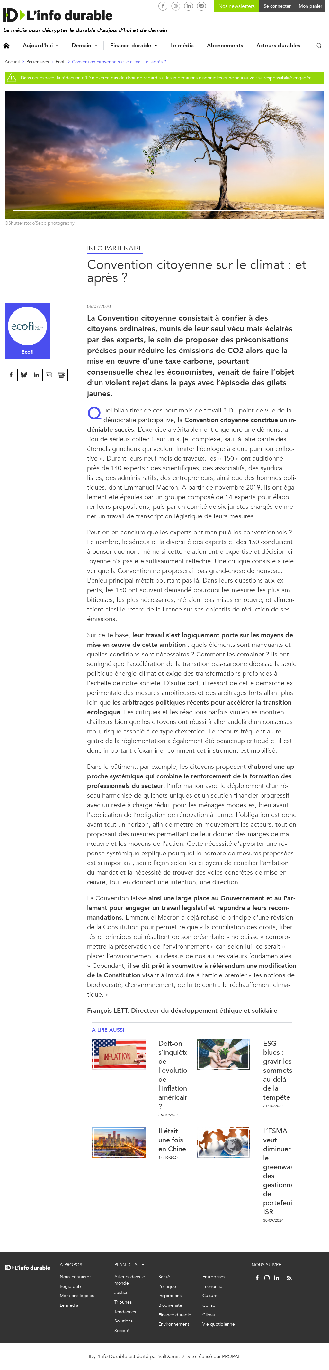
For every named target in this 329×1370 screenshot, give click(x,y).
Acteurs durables (278, 45)
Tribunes (123, 1302)
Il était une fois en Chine (172, 1140)
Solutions (123, 1321)
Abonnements (225, 45)
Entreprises (213, 1277)
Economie (212, 1286)
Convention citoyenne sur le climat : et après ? (119, 62)
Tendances (125, 1312)
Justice (121, 1292)
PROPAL (231, 1356)
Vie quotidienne (218, 1324)
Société (121, 1331)
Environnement (173, 1324)
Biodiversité (170, 1305)
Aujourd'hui (38, 45)
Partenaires (37, 62)
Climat (208, 1315)
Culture (210, 1296)
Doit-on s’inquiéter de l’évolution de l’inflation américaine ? (175, 1075)
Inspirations (170, 1296)
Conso (208, 1305)
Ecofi (60, 62)
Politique (167, 1286)
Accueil (6, 45)
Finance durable (130, 45)
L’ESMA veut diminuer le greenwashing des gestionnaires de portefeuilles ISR (285, 1171)
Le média (182, 45)
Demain (81, 45)
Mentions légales (77, 1296)
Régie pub (70, 1286)
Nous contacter (75, 1277)
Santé (164, 1277)
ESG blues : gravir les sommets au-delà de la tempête (277, 1070)
